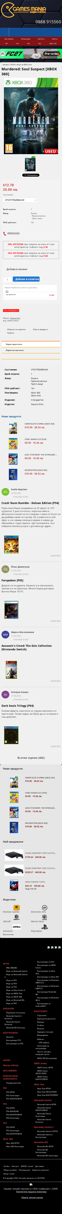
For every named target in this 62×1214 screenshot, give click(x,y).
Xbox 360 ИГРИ (12, 1143)
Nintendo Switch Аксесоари (43, 1114)
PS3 (5, 1123)
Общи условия (10, 1170)
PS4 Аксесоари (12, 1118)
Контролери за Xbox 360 (48, 977)
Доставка (39, 1166)
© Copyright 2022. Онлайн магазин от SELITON (24, 1178)
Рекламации (24, 1170)
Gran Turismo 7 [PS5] (35, 882)
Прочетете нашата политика (31, 1191)
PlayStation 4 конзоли (15, 1012)
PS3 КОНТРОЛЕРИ (14, 1134)
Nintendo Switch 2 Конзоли (13, 1017)
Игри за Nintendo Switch (16, 971)
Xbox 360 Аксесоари (15, 1146)
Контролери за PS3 (45, 962)
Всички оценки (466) (30, 757)
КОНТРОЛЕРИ (10, 1032)
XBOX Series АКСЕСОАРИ (42, 1072)
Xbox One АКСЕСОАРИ (47, 1092)
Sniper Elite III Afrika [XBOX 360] (39, 424)
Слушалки (41, 1015)
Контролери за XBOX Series (46, 966)
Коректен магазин (15, 350)
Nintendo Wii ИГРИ (45, 1146)
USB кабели (44, 1042)
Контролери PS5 (13, 1040)
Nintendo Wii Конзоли (15, 1027)
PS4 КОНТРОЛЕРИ (14, 1114)
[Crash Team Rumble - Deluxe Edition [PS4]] (11, 546)
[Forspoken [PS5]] (11, 611)
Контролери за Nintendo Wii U (47, 999)
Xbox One (39, 1084)
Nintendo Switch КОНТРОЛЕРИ (43, 1109)
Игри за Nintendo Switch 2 (16, 975)
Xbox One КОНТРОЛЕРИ (47, 1095)
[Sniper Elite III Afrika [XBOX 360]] (13, 428)
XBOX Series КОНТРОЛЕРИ (42, 1078)
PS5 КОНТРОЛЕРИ (14, 1098)
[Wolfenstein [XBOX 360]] (13, 474)
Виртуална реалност (46, 1018)
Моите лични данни (32, 1197)
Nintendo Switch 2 (43, 1127)
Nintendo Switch (43, 1100)
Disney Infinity (10, 1065)
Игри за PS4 (11, 983)
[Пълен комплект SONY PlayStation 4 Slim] (14, 855)
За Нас (7, 1166)
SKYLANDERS (10, 1070)
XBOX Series (40, 1063)
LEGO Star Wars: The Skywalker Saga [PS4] (41, 454)
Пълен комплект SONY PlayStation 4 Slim (40, 853)
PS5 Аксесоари (12, 1095)
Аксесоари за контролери (42, 1047)
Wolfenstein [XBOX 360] (36, 470)
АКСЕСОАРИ (40, 1011)
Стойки (40, 1025)
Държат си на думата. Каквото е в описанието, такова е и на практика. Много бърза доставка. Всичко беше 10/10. (28, 588)
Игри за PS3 (11, 987)
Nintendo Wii (41, 1142)
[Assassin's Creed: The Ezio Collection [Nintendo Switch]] (11, 671)
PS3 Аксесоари (12, 1130)
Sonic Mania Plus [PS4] (35, 439)
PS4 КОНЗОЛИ (12, 1111)
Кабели (40, 1039)
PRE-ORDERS (11, 968)
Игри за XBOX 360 (14, 997)
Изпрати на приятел (16, 329)
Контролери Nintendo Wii (46, 993)
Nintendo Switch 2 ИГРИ (47, 1131)
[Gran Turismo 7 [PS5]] (14, 885)
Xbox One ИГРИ (44, 1088)
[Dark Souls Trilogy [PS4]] (11, 737)
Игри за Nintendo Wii (15, 1000)
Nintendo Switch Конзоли (12, 1023)
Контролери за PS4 (14, 1043)
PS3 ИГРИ (10, 1127)
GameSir (10, 1037)
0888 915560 (48, 21)
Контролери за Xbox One (45, 972)
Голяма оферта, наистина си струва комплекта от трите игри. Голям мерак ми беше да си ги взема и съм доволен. (30, 713)
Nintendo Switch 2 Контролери (44, 1135)
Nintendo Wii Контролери (42, 1151)
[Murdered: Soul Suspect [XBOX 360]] (31, 153)
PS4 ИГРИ (10, 1108)
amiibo (6, 1060)
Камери (40, 1022)
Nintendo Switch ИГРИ (46, 1104)
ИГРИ (13, 64)
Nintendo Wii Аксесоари (47, 1155)
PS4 (5, 1103)
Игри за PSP (11, 1003)
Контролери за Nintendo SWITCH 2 (47, 981)
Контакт (15, 1166)
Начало (6, 64)
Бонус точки (9, 1173)
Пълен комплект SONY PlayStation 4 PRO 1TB (40, 868)
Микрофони (42, 1035)
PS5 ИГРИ (10, 1092)
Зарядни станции (45, 1032)
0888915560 (13, 233)
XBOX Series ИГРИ (45, 1067)
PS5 (5, 1088)
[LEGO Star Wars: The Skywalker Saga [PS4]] (13, 459)
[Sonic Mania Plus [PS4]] (13, 443)
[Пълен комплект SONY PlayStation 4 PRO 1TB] (14, 870)
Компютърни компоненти (10, 1077)
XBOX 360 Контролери (47, 1058)
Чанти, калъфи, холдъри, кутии (43, 1053)
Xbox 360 (8, 1139)
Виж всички (8, 934)
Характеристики (14, 344)
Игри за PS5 (11, 980)
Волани (40, 1028)
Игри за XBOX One (24, 64)
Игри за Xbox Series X (15, 990)
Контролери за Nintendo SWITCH (47, 987)
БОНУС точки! (27, 1166)
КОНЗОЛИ (8, 1008)
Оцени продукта (40, 329)
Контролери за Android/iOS (43, 1004)
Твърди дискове (13, 1083)
